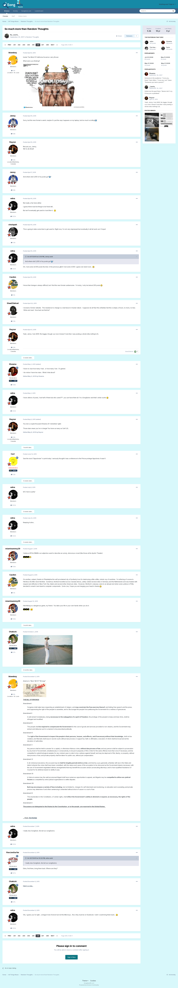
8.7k (13, 652)
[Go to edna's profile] (13, 205)
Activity (15, 11)
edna (12, 198)
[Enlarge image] (96, 120)
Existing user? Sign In (167, 4)
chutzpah (12, 225)
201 (14, 45)
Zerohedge (33, 818)
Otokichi (13, 632)
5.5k (13, 321)
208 (47, 45)
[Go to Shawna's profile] (13, 371)
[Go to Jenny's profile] (13, 123)
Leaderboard (39, 11)
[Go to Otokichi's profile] (13, 639)
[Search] (173, 11)
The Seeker (154, 47)
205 (33, 45)
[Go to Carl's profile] (13, 461)
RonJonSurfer (12, 852)
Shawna (12, 364)
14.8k (14, 385)
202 (19, 45)
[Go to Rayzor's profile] (13, 149)
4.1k (13, 70)
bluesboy (13, 53)
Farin (168, 47)
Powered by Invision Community (89, 985)
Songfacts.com (26, 11)
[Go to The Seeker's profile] (146, 48)
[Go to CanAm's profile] (13, 284)
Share (119, 36)
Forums (5, 16)
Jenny (13, 116)
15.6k (14, 566)
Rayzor (12, 142)
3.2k (13, 474)
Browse (6, 11)
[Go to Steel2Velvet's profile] (13, 310)
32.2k (14, 216)
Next (52, 45)
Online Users (22, 16)
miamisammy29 (12, 549)
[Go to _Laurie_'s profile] (7, 36)
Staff (13, 16)
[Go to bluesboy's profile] (13, 60)
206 (38, 45)
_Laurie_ (15, 35)
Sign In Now (71, 957)
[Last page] (57, 45)
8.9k (13, 160)
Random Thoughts (32, 37)
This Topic (165, 11)
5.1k (13, 295)
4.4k (13, 242)
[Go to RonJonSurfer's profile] (13, 859)
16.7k (14, 873)
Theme (84, 981)
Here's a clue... (28, 886)
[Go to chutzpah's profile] (13, 231)
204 (28, 45)
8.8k (13, 133)
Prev (9, 45)
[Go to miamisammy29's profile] (13, 555)
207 (42, 45)
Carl (13, 454)
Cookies (93, 981)
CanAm (12, 277)
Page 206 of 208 (66, 45)
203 (24, 45)
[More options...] (137, 53)
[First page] (5, 45)
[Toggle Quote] (26, 256)
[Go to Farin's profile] (163, 48)
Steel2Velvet (13, 303)
